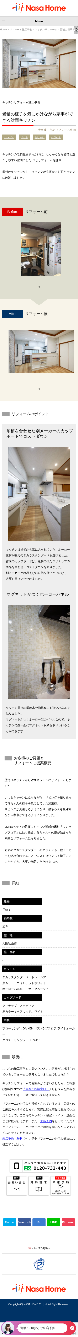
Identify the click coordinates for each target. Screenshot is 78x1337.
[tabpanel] (41, 251)
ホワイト (56, 137)
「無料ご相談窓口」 (36, 1089)
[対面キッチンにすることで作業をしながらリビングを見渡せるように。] (41, 351)
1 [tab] (39, 286)
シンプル (9, 137)
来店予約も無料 (12, 1138)
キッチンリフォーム (46, 29)
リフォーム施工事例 (21, 29)
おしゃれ (40, 137)
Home (3, 29)
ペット (24, 137)
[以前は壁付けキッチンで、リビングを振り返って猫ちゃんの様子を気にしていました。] (41, 249)
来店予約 (46, 1121)
